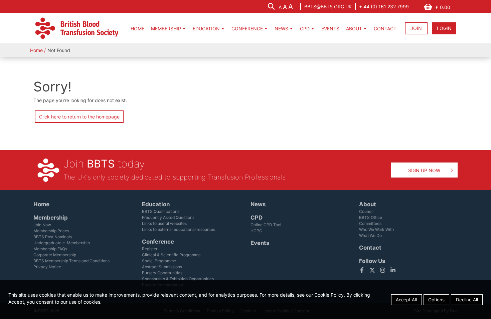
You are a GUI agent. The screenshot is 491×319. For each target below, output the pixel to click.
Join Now (42, 224)
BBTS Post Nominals (52, 236)
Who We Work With (376, 229)
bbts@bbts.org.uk (328, 6)
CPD (305, 28)
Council (366, 211)
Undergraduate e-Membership (61, 242)
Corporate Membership (54, 254)
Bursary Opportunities (162, 272)
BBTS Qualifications (160, 211)
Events (330, 28)
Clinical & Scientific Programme (171, 254)
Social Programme (159, 260)
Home (137, 28)
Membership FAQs (50, 248)
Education (206, 28)
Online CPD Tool (266, 224)
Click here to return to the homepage (79, 116)
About (354, 28)
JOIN (416, 28)
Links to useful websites (164, 223)
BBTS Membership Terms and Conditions (71, 260)
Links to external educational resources (178, 229)
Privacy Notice (47, 266)
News (281, 28)
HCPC (256, 230)
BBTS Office (370, 217)
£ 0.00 (443, 7)
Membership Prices (51, 230)
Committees (370, 223)
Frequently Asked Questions (168, 217)
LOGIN (444, 28)
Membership (166, 28)
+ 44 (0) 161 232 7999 (384, 6)
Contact (385, 28)
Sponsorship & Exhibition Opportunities (178, 278)
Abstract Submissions (162, 266)
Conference (247, 28)
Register (149, 248)
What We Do (370, 235)
